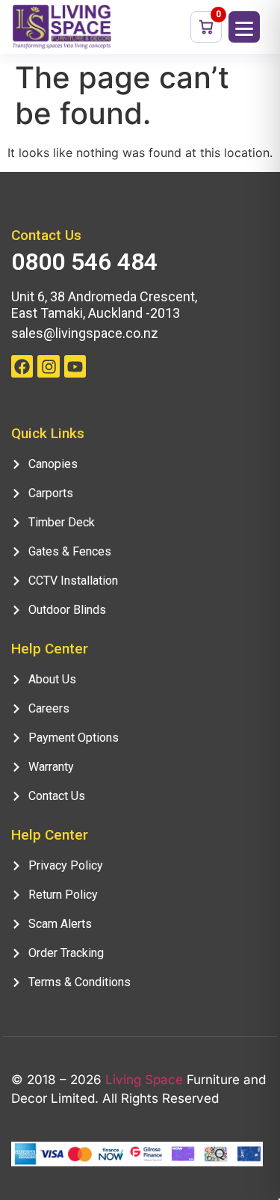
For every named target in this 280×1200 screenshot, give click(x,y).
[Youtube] (75, 366)
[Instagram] (48, 366)
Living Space (144, 1079)
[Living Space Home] (62, 27)
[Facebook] (22, 366)
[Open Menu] (244, 27)
